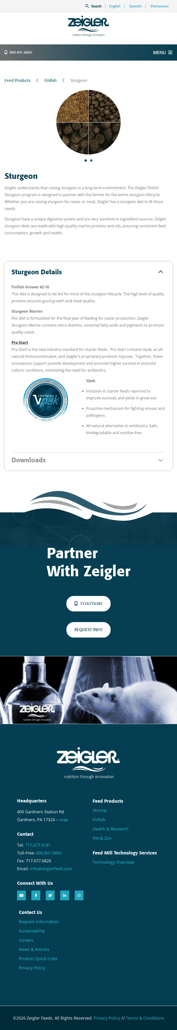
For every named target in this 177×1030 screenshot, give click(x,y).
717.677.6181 (91, 603)
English (115, 6)
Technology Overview (113, 862)
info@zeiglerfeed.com (51, 868)
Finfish (50, 80)
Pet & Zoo (102, 838)
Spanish (135, 6)
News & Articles (34, 949)
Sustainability (32, 931)
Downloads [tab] (29, 460)
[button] (85, 160)
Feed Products (17, 80)
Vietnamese (159, 6)
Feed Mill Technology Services (125, 853)
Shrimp (100, 810)
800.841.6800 (21, 52)
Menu (159, 52)
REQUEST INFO (88, 629)
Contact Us (30, 912)
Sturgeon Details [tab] (37, 272)
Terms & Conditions (145, 1018)
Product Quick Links (38, 958)
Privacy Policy (32, 968)
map (63, 819)
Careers (26, 940)
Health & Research (110, 829)
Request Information (39, 921)
